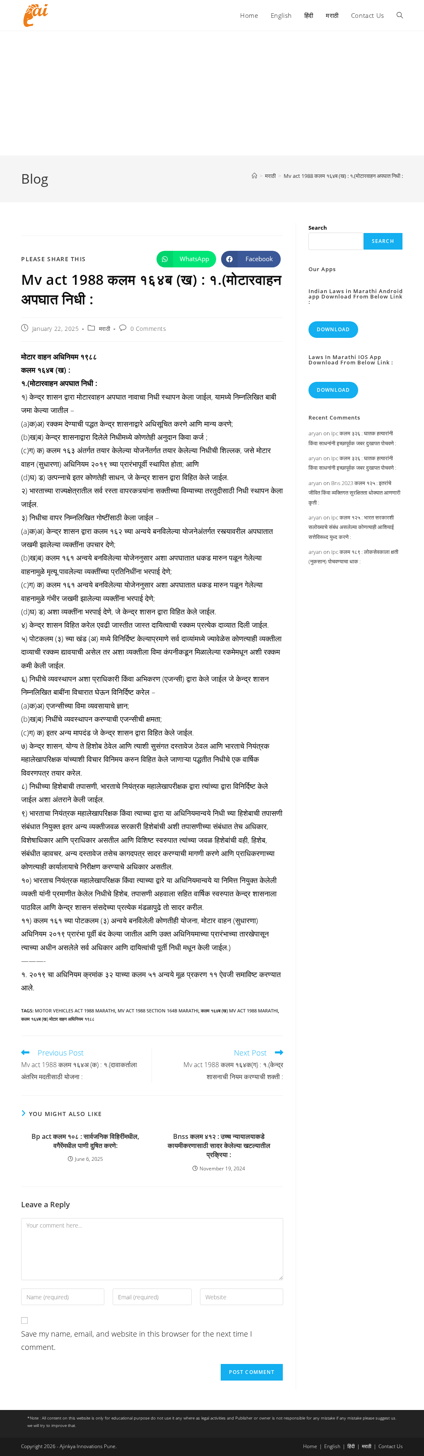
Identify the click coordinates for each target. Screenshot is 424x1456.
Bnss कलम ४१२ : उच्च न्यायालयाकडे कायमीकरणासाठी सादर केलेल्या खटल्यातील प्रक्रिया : (219, 1146)
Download (333, 329)
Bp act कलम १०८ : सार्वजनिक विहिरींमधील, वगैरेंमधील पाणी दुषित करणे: (85, 1141)
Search (317, 227)
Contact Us (390, 1446)
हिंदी (351, 1446)
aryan (315, 433)
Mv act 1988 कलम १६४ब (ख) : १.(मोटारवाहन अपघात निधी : (343, 176)
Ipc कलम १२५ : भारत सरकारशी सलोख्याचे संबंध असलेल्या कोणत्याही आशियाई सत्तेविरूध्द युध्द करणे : (351, 527)
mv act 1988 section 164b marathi (158, 1010)
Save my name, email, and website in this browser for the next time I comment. (136, 1340)
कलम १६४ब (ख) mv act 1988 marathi (239, 1010)
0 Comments (148, 328)
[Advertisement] (212, 93)
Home (310, 1446)
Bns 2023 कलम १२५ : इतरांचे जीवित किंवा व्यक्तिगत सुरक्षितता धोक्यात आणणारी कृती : (354, 492)
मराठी (105, 328)
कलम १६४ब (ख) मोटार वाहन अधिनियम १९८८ (57, 1019)
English (332, 1446)
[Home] (254, 176)
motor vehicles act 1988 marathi (75, 1010)
